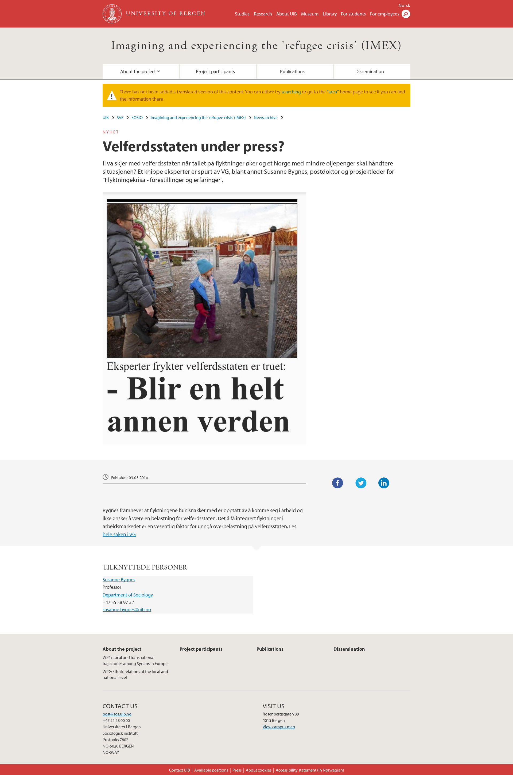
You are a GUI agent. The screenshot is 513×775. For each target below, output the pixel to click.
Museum (309, 14)
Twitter (361, 483)
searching (291, 92)
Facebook (337, 483)
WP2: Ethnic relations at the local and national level (135, 674)
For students (353, 14)
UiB (106, 117)
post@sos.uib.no (117, 714)
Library (330, 14)
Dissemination (369, 71)
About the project (138, 71)
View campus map (279, 726)
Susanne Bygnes (119, 579)
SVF (120, 117)
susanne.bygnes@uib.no (127, 609)
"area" (333, 92)
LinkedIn (384, 483)
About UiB (286, 14)
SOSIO (137, 117)
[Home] (113, 13)
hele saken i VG (119, 534)
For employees (384, 14)
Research (263, 14)
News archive (266, 117)
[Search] (405, 13)
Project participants (215, 71)
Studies (242, 14)
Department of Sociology (128, 595)
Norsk (404, 5)
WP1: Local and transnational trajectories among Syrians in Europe (135, 660)
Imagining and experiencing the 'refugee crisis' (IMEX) (256, 45)
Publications (292, 71)
